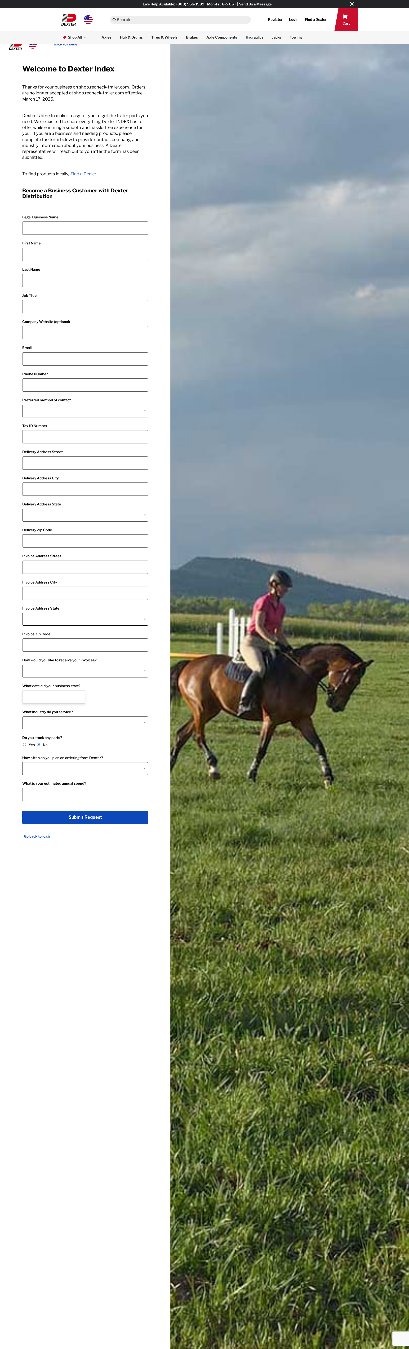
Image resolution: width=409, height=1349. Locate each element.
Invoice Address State (40, 608)
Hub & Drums (131, 37)
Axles (106, 37)
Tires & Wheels (164, 37)
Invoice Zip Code (36, 634)
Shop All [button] (75, 37)
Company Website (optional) (46, 322)
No (45, 745)
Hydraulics (254, 37)
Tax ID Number (34, 426)
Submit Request (85, 817)
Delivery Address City (40, 478)
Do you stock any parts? (42, 738)
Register (275, 20)
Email (27, 348)
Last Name (31, 269)
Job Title (29, 295)
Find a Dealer (83, 173)
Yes (32, 745)
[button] (77, 20)
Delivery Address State (41, 504)
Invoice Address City (39, 582)
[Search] (114, 20)
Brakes (192, 37)
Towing (296, 37)
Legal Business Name (40, 217)
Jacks (276, 37)
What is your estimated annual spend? (54, 783)
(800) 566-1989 (190, 4)
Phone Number (35, 374)
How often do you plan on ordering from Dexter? (62, 758)
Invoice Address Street (41, 556)
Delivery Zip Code (37, 530)
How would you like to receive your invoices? (59, 660)
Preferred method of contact (46, 400)
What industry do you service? (47, 712)
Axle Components (221, 37)
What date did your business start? (51, 686)
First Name (31, 243)
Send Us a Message (255, 4)
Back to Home (65, 44)
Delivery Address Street (42, 452)
